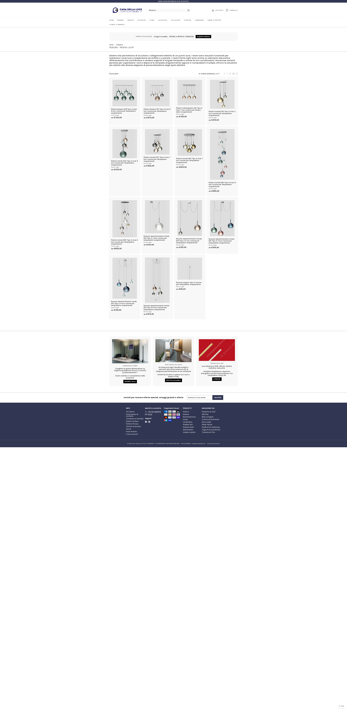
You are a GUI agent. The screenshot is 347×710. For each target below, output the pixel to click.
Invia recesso (131, 431)
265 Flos (205, 414)
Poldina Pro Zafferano (211, 427)
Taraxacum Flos (208, 432)
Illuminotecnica (189, 417)
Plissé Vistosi (207, 424)
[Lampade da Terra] (130, 351)
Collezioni (175, 20)
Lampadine (199, 20)
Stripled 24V (188, 424)
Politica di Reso (132, 421)
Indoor (130, 20)
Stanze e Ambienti (117, 24)
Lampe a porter (214, 20)
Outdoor (141, 20)
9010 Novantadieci (173, 380)
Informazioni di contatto (132, 415)
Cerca (128, 429)
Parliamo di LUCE (208, 412)
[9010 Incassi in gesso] (173, 350)
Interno (186, 412)
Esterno (186, 414)
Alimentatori (188, 430)
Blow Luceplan (208, 417)
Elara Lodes (206, 422)
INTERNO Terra (130, 381)
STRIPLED (216, 379)
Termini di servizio (133, 426)
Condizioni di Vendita (134, 419)
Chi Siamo (130, 412)
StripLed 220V (188, 427)
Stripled (187, 20)
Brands (121, 20)
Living (152, 20)
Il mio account (132, 434)
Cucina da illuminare (210, 419)
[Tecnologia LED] (217, 350)
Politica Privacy (132, 424)
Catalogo (162, 20)
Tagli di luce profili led (211, 430)
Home (111, 20)
